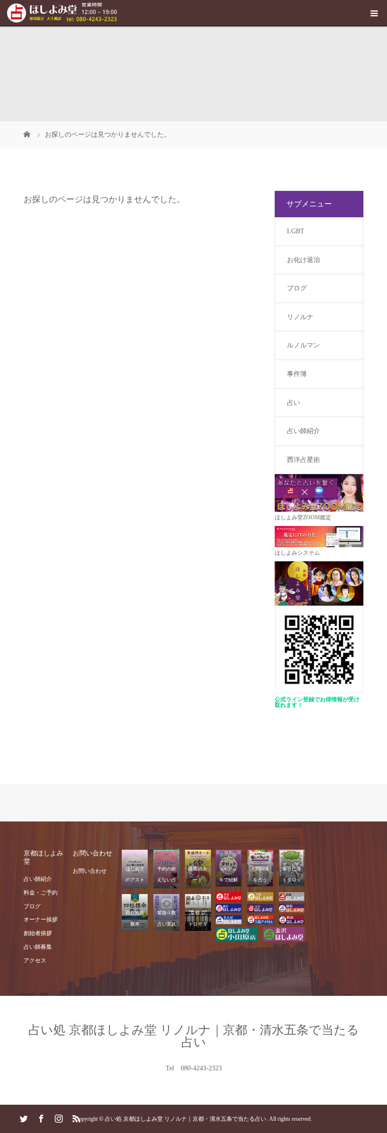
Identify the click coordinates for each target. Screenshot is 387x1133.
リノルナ (300, 316)
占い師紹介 (303, 431)
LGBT (295, 231)
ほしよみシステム (297, 553)
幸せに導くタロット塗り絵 (291, 879)
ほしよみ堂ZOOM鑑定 (303, 517)
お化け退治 (303, 259)
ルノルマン (303, 345)
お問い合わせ (90, 871)
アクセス (35, 960)
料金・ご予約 (41, 892)
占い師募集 (38, 947)
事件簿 (297, 374)
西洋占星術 (303, 459)
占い (293, 402)
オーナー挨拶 (41, 919)
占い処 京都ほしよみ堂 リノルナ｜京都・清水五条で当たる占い (193, 1036)
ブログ (297, 288)
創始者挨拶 (38, 933)
